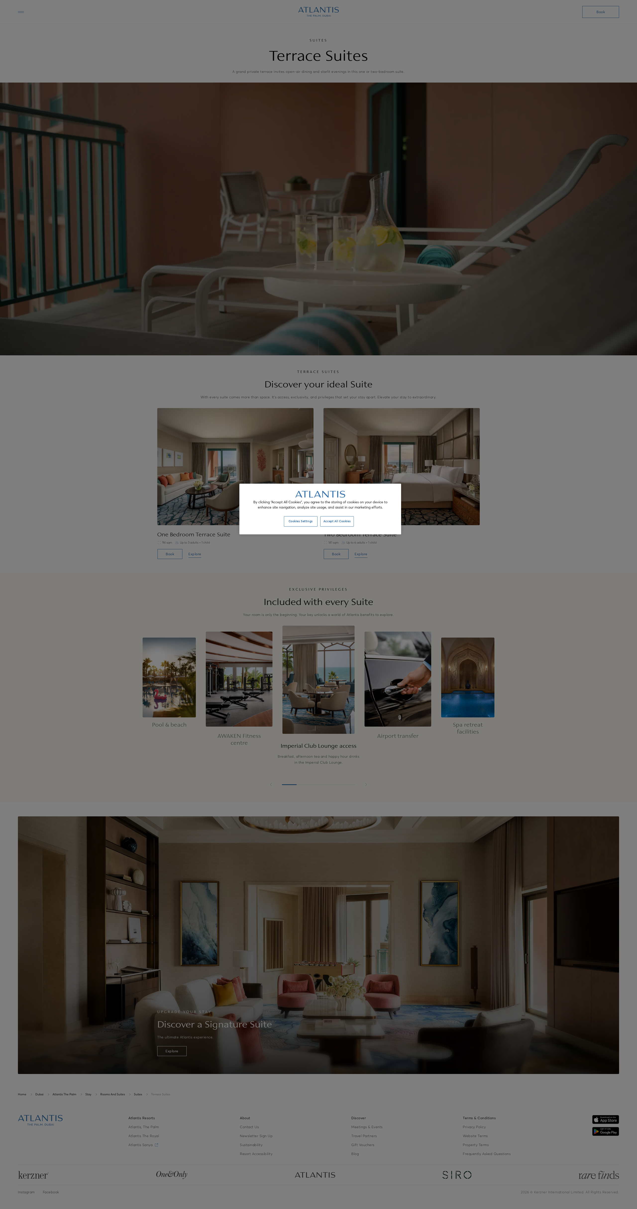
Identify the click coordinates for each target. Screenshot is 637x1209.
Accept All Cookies (337, 521)
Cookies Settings (301, 521)
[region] (320, 509)
